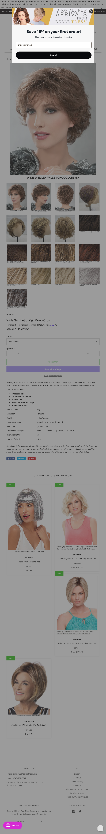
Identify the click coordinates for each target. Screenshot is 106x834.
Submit (53, 55)
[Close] (91, 11)
